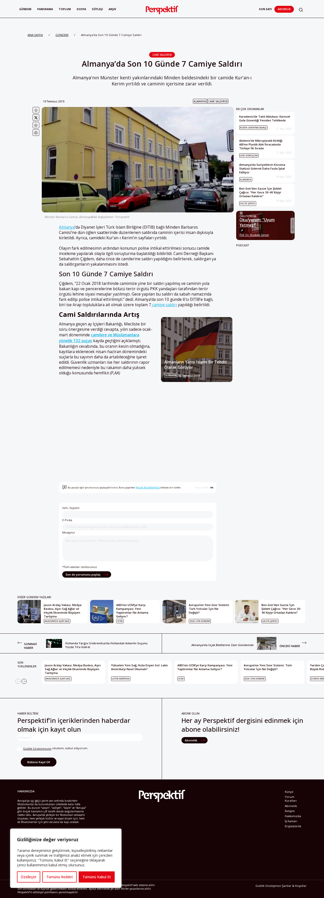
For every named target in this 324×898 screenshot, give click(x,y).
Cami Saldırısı (162, 55)
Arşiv (112, 9)
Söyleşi (97, 9)
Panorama (45, 9)
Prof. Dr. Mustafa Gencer (254, 235)
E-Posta (67, 520)
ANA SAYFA (35, 35)
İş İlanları (291, 821)
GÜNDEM (61, 35)
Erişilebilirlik (293, 826)
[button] (301, 10)
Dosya (81, 9)
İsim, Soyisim (70, 508)
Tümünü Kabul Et (97, 876)
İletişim (290, 811)
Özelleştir (28, 876)
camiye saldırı (164, 304)
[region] (66, 858)
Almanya (200, 101)
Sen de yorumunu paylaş (83, 574)
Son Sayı (265, 9)
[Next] (24, 681)
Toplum (65, 9)
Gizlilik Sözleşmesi (268, 886)
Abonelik (284, 9)
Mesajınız (68, 532)
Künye (289, 792)
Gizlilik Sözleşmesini (37, 748)
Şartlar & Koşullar (294, 886)
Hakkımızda (293, 816)
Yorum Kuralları (291, 798)
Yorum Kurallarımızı (148, 487)
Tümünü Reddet (59, 876)
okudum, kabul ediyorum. (55, 748)
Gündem (25, 9)
